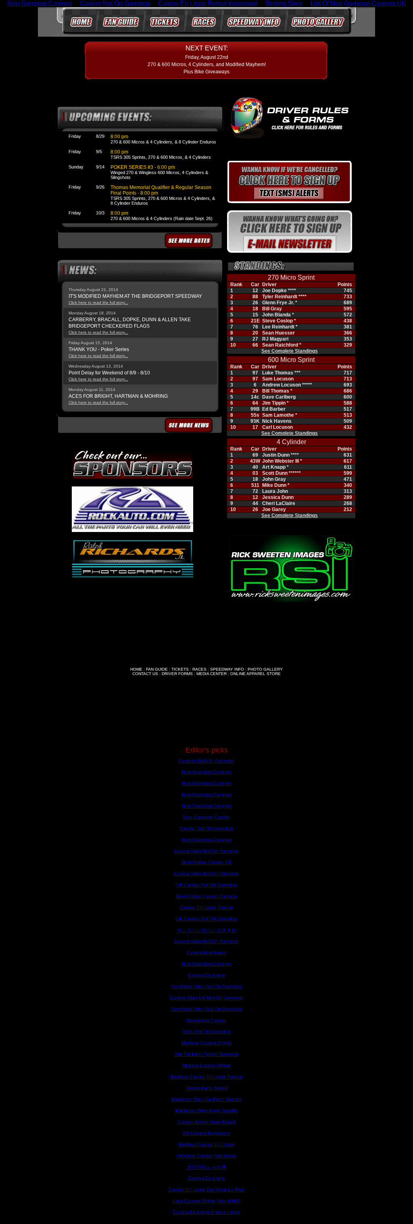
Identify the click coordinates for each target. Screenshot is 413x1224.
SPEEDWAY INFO (227, 669)
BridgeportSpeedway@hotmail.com (174, 711)
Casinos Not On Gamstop (206, 761)
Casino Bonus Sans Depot (206, 1122)
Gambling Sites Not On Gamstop (206, 986)
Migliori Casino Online (206, 1065)
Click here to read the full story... (98, 302)
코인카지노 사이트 (207, 1167)
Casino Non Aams (206, 953)
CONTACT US (145, 673)
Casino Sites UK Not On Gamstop (206, 998)
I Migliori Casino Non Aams (206, 1156)
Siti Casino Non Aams (206, 1133)
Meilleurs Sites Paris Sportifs (206, 1111)
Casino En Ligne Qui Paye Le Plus (206, 1190)
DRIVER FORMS (177, 673)
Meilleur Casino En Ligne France (207, 1077)
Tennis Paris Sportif (207, 1088)
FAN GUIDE (157, 669)
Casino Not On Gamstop (206, 828)
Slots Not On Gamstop (206, 1032)
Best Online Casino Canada (206, 896)
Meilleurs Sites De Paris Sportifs (206, 1099)
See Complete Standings (289, 351)
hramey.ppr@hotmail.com (248, 711)
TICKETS (180, 669)
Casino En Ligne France (206, 907)
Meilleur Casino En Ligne (206, 1144)
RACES (199, 669)
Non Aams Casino (206, 1020)
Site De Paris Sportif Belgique (206, 1054)
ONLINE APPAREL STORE (255, 673)
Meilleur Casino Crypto (206, 1043)
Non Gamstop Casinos (207, 772)
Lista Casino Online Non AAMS (207, 1201)
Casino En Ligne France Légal (206, 1212)
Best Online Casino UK (206, 862)
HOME (136, 669)
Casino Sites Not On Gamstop (206, 851)
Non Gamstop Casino (206, 817)
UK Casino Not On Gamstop (206, 885)
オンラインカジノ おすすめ (206, 930)
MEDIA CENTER (211, 673)
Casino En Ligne (206, 975)
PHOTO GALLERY (265, 669)
